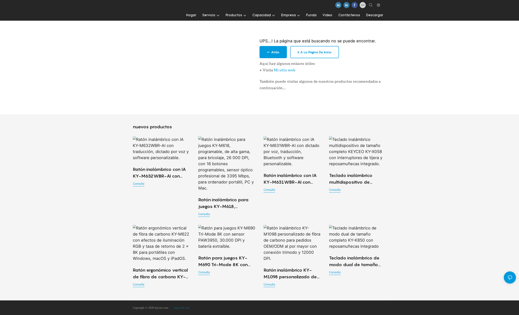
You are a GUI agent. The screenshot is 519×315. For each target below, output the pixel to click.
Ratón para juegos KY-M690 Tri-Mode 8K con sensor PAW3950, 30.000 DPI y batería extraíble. (225, 261)
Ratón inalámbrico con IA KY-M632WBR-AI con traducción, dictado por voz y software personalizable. (159, 173)
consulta (138, 183)
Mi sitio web (284, 70)
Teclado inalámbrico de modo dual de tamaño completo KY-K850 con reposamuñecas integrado (357, 261)
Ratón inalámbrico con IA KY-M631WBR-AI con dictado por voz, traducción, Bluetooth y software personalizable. (290, 179)
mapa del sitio (181, 307)
